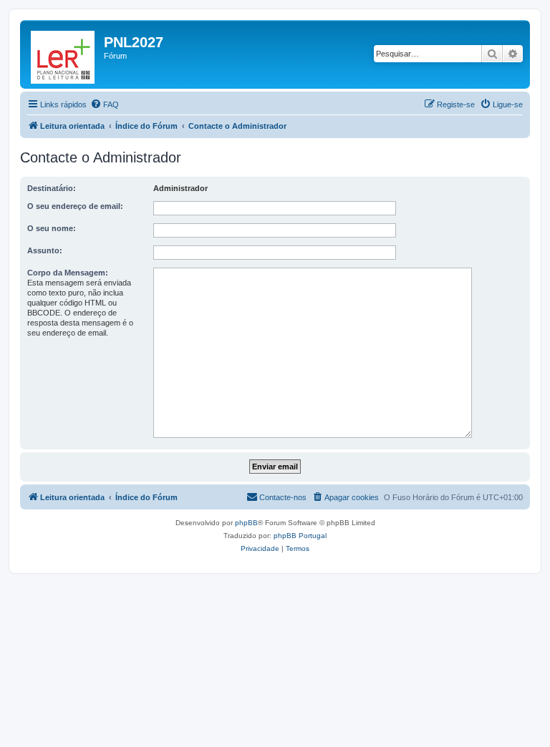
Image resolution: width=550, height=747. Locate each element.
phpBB (246, 523)
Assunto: (44, 250)
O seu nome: (51, 228)
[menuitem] (104, 104)
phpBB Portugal (300, 536)
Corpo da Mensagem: (67, 272)
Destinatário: (51, 188)
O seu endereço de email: (75, 206)
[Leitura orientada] (64, 54)
